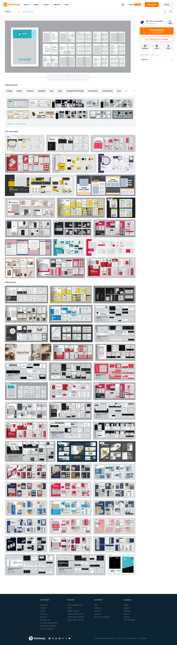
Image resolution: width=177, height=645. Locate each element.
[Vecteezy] (11, 4)
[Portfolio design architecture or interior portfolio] (115, 352)
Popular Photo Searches (75, 617)
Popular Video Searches (75, 620)
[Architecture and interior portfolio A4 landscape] (30, 451)
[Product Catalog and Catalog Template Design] (67, 143)
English (126, 605)
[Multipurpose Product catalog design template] (114, 228)
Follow (170, 23)
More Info (145, 59)
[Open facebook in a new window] (49, 638)
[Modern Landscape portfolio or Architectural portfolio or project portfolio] (114, 411)
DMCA (69, 608)
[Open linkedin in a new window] (56, 638)
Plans (131, 4)
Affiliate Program (73, 611)
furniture (30, 91)
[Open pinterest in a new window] (59, 638)
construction (93, 91)
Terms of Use (122, 638)
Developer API (45, 620)
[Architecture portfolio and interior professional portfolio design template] (72, 228)
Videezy (42, 611)
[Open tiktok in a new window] (63, 638)
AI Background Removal (48, 626)
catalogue (41, 91)
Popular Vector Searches (75, 614)
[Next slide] (132, 90)
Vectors (26, 5)
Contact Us (98, 608)
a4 (127, 91)
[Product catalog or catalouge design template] (111, 267)
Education (43, 617)
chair (51, 91)
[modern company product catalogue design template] (28, 228)
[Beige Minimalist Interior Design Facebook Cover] (28, 352)
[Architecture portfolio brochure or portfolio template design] (26, 333)
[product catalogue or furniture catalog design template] (25, 143)
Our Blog (97, 614)
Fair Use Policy (142, 638)
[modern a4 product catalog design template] (113, 143)
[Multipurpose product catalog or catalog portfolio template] (81, 208)
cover (119, 91)
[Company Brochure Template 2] (70, 314)
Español (126, 608)
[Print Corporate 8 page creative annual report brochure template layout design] (117, 451)
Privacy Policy (132, 638)
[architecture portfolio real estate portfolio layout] (114, 294)
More (66, 5)
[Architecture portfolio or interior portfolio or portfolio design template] (71, 333)
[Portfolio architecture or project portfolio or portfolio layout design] (26, 371)
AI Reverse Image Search (49, 623)
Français (126, 617)
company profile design (75, 91)
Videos (46, 5)
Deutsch (126, 614)
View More (122, 115)
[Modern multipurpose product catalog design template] (27, 163)
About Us (97, 611)
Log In (166, 4)
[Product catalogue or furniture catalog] (74, 163)
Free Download (157, 31)
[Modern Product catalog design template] (73, 352)
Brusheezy (43, 605)
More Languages (129, 620)
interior (19, 91)
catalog (9, 91)
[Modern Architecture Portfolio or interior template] (70, 411)
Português (127, 611)
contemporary (107, 91)
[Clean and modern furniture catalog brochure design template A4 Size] (71, 391)
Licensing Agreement (74, 605)
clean (60, 91)
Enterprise (43, 614)
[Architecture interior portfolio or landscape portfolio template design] (70, 430)
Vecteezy (43, 608)
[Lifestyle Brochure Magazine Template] (20, 267)
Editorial (57, 5)
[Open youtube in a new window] (69, 638)
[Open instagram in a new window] (53, 638)
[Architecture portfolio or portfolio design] (114, 430)
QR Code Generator (47, 629)
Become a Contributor (101, 617)
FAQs (96, 605)
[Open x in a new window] (66, 638)
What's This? (154, 55)
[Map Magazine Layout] (121, 208)
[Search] (165, 11)
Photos (36, 5)
